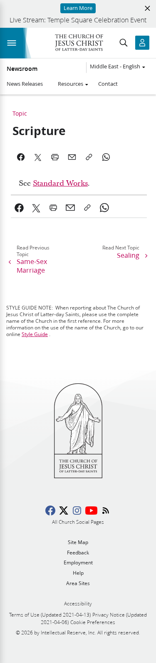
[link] (19, 207)
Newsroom (22, 69)
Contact (108, 83)
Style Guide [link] (35, 334)
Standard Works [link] (60, 183)
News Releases (25, 83)
